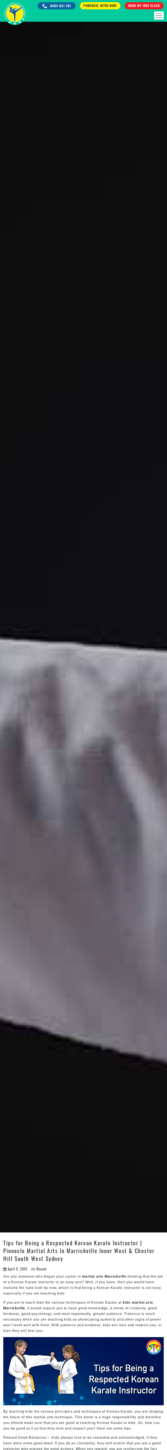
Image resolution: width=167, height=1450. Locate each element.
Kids (56, 1437)
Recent (42, 1269)
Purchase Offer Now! (100, 5)
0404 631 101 (60, 5)
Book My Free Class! (144, 5)
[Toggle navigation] (159, 16)
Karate (31, 1282)
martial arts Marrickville (104, 1276)
